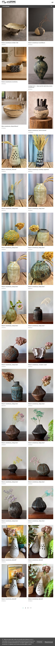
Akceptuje (39, 641)
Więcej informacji (49, 641)
